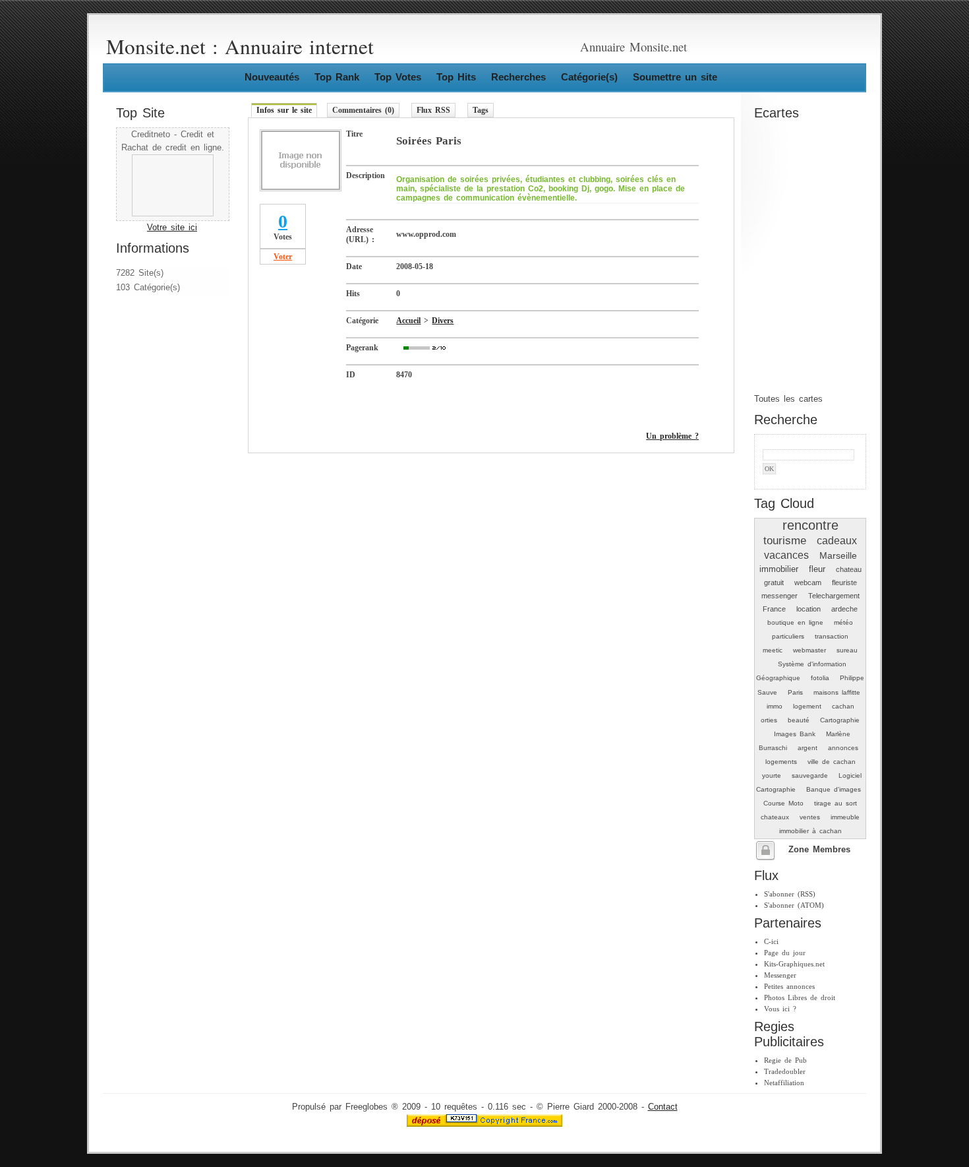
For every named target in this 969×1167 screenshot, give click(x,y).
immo (774, 706)
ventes (810, 817)
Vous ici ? (780, 1009)
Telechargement (834, 596)
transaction (831, 636)
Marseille (838, 555)
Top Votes (397, 76)
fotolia (820, 677)
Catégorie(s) (589, 76)
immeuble (845, 817)
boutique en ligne (795, 622)
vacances (786, 555)
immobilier (778, 569)
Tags (480, 110)
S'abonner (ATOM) (794, 905)
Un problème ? (672, 436)
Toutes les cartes (788, 399)
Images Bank (794, 734)
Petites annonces (789, 986)
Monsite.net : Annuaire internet (240, 46)
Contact (663, 1107)
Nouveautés (272, 76)
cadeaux (837, 540)
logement (807, 706)
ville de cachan (832, 761)
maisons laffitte (836, 692)
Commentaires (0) (363, 110)
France (774, 609)
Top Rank (336, 76)
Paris (795, 692)
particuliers (788, 636)
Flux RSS (433, 110)
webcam (807, 582)
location (808, 609)
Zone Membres (819, 849)
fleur (817, 569)
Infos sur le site (284, 110)
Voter (283, 256)
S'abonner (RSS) (789, 894)
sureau (847, 650)
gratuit (774, 582)
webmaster (809, 650)
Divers (443, 320)
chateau (849, 569)
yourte (771, 775)
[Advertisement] (155, 384)
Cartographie (840, 720)
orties (769, 720)
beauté (798, 720)
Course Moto (783, 803)
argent (807, 747)
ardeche (844, 609)
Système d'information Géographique (801, 670)
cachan (843, 706)
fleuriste (844, 582)
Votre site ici (172, 227)
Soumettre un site (675, 76)
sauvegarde (810, 775)
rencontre (810, 525)
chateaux (775, 817)
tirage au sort (835, 803)
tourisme (784, 540)
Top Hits (456, 76)
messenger (779, 596)
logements (781, 761)
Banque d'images (833, 789)
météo (843, 622)
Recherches (518, 76)
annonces (843, 747)
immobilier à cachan (810, 831)
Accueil (408, 320)
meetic (772, 650)
